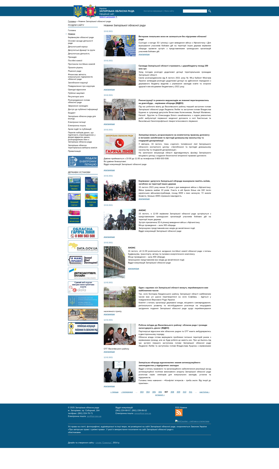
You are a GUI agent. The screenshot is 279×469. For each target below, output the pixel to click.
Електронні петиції (77, 122)
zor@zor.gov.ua (94, 416)
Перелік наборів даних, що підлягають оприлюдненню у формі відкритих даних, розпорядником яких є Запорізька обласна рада (81, 137)
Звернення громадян (78, 106)
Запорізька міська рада (74, 219)
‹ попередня (127, 392)
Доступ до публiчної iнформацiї (83, 109)
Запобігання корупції (78, 82)
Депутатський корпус (78, 46)
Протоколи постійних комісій (81, 64)
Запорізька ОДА (91, 203)
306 (160, 392)
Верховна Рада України (91, 187)
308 (172, 392)
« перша (114, 392)
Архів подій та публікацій (79, 129)
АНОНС (142, 210)
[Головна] (85, 11)
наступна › (205, 392)
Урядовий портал (74, 203)
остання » (160, 395)
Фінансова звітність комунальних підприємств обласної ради (80, 76)
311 (190, 392)
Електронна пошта (77, 125)
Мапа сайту (169, 11)
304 (148, 392)
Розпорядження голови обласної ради (79, 101)
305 (154, 392)
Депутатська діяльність (79, 53)
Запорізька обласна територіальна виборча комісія (82, 146)
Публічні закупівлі (76, 93)
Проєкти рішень (75, 67)
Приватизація (74, 151)
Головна (72, 21)
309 (178, 392)
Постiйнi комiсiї (75, 60)
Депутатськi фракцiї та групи (81, 50)
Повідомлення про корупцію (81, 86)
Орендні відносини (77, 89)
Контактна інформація (153, 11)
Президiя (72, 57)
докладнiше (144, 54)
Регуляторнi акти (76, 96)
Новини (71, 34)
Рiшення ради (74, 71)
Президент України (74, 187)
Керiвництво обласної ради (81, 37)
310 (184, 392)
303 (142, 392)
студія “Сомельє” (104, 442)
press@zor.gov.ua (142, 413)
